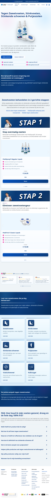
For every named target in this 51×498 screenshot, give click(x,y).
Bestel (25, 181)
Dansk (47, 482)
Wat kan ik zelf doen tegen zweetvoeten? (14, 431)
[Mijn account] (49, 5)
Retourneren (34, 481)
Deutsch (43, 473)
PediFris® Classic (17, 4)
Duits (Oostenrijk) (46, 475)
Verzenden (34, 479)
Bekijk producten (7, 57)
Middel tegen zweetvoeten (30, 113)
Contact (43, 4)
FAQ (38, 4)
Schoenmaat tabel (25, 485)
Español (43, 480)
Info (26, 177)
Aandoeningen (24, 4)
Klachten (34, 488)
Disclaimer (34, 485)
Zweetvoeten (24, 475)
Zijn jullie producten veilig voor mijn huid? (15, 454)
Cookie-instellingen (34, 474)
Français (44, 477)
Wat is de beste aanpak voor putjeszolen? (14, 445)
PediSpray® (10, 4)
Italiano (47, 480)
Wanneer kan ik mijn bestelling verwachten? (15, 458)
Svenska (43, 482)
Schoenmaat (32, 4)
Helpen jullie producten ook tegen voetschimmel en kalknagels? (22, 449)
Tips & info (23, 473)
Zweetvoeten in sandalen (24, 482)
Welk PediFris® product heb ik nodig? (13, 427)
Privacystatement (35, 471)
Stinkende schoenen (23, 477)
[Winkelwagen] (47, 5)
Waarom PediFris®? (19, 57)
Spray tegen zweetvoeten (14, 472)
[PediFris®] (3, 5)
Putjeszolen (24, 480)
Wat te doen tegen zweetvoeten (16, 110)
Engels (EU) (44, 478)
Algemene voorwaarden (35, 477)
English (47, 477)
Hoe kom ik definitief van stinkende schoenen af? (17, 440)
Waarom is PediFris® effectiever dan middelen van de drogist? (21, 436)
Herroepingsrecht (36, 487)
